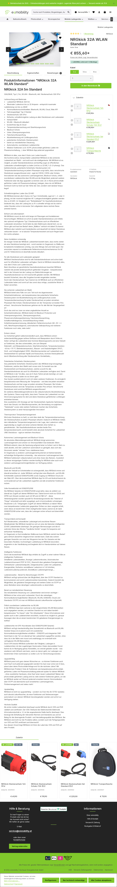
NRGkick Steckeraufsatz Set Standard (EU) (94, 136)
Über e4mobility (93, 815)
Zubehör (79, 98)
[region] (58, 3)
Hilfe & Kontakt (92, 819)
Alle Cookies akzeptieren (101, 880)
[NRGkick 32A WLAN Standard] (34, 49)
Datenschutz (98, 870)
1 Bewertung (88, 34)
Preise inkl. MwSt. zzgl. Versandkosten (84, 57)
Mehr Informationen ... (12, 881)
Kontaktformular (19, 840)
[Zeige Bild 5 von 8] (37, 63)
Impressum (109, 870)
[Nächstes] (111, 19)
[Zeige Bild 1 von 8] (18, 63)
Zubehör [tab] (19, 737)
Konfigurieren (50, 880)
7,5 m (84, 72)
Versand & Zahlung (92, 822)
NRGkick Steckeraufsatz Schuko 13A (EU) (94, 122)
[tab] (13, 73)
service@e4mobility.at (19, 831)
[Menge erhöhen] (71, 111)
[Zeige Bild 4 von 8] (32, 63)
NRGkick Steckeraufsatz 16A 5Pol (94, 108)
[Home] (7, 19)
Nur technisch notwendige (74, 880)
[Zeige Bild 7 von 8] (47, 63)
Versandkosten (59, 865)
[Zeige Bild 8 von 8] (51, 63)
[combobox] (49, 12)
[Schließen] (114, 3)
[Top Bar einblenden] (110, 12)
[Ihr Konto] (99, 12)
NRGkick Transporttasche (101, 784)
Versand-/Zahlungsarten (83, 870)
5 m (74, 72)
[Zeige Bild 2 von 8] (23, 63)
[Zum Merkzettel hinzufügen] (60, 37)
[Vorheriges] (8, 49)
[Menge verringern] (72, 106)
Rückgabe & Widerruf (92, 826)
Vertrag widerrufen (19, 846)
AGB (70, 870)
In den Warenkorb (90, 86)
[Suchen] (68, 12)
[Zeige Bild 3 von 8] (27, 63)
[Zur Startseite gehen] (17, 12)
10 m (94, 72)
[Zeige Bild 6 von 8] (42, 63)
